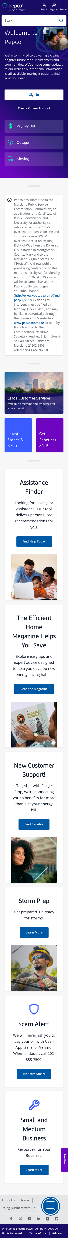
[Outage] (34, 142)
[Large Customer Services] (34, 393)
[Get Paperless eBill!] (49, 435)
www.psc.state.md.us (29, 323)
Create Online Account (34, 108)
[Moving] (34, 159)
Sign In (34, 95)
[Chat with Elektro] (50, 1206)
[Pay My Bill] (34, 126)
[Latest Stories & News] (18, 435)
